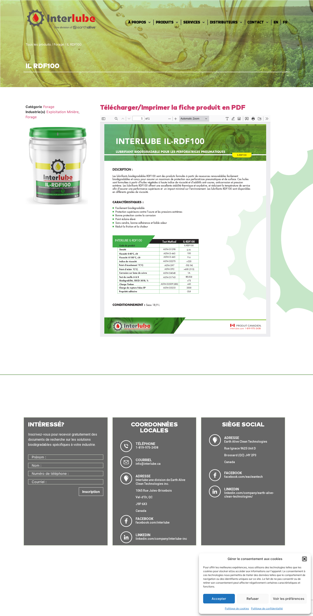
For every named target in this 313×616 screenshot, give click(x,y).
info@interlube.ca (148, 463)
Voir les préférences (288, 599)
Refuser (253, 599)
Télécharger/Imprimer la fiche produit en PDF (172, 107)
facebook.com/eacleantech (243, 476)
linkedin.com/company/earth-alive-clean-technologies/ (249, 494)
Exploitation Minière (62, 112)
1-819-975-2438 (147, 447)
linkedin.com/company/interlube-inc (161, 538)
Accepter (219, 599)
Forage (59, 44)
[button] (304, 559)
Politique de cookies (237, 608)
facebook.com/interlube (152, 522)
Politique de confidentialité (267, 608)
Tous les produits (38, 44)
